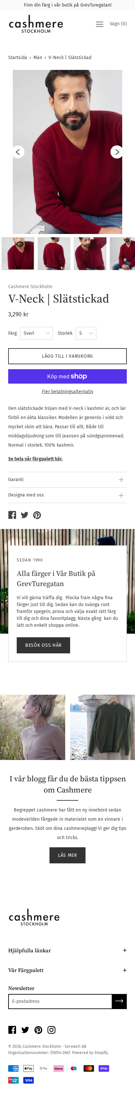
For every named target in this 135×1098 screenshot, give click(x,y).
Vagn (118, 24)
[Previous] (18, 151)
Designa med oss (26, 495)
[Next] (117, 151)
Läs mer (67, 855)
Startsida (17, 57)
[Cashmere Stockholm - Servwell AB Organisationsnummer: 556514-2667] (12, 516)
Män (37, 57)
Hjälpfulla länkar (29, 950)
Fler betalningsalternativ (67, 391)
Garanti (16, 479)
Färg (12, 333)
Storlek (65, 333)
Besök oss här (43, 645)
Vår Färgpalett (26, 970)
